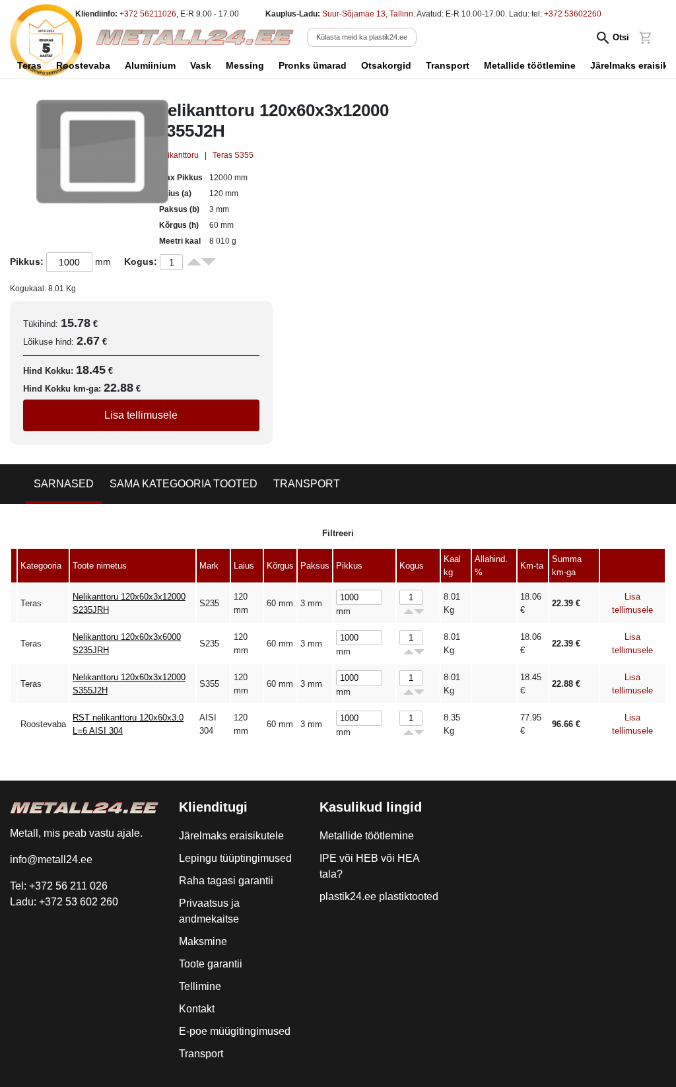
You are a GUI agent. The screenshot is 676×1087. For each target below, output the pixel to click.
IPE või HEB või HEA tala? (369, 866)
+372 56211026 (147, 13)
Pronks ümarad (313, 65)
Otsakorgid (386, 65)
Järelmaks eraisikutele (231, 835)
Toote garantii (210, 963)
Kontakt (197, 1008)
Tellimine (200, 986)
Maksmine (203, 941)
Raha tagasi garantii (226, 880)
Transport (447, 65)
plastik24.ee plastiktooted (379, 896)
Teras (29, 65)
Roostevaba (83, 65)
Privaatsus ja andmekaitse (209, 911)
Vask (200, 65)
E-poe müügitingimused (234, 1031)
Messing (245, 65)
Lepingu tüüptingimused (235, 858)
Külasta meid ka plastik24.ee (361, 37)
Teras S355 (233, 155)
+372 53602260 (572, 13)
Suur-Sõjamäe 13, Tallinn (367, 13)
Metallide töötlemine (530, 65)
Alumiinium (150, 65)
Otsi (621, 37)
